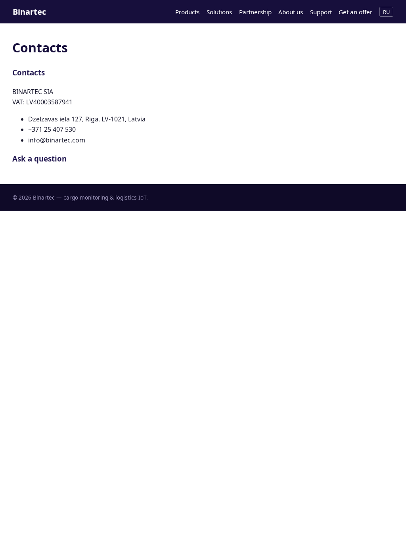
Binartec (29, 11)
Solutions (219, 12)
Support (321, 12)
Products (187, 12)
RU (386, 11)
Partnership (255, 12)
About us (290, 12)
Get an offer (355, 12)
